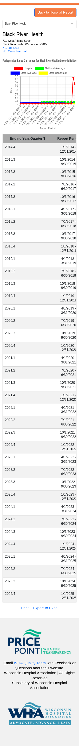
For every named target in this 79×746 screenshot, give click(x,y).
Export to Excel (45, 608)
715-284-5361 (11, 48)
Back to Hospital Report (55, 12)
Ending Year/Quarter (26, 138)
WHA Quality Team (30, 663)
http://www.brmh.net (15, 51)
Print (25, 608)
